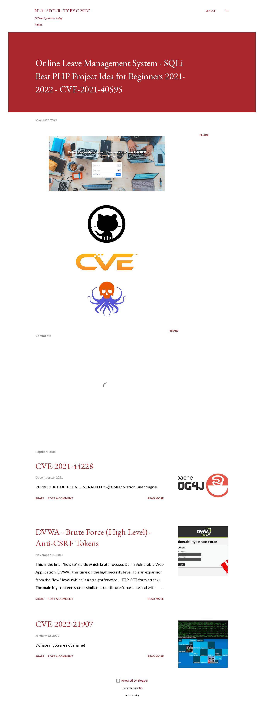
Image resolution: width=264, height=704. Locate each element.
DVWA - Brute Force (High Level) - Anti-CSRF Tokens (93, 537)
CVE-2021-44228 (64, 465)
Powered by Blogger (134, 680)
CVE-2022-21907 (64, 623)
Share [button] (204, 135)
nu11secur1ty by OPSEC (62, 11)
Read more (156, 498)
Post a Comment (60, 498)
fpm (141, 688)
